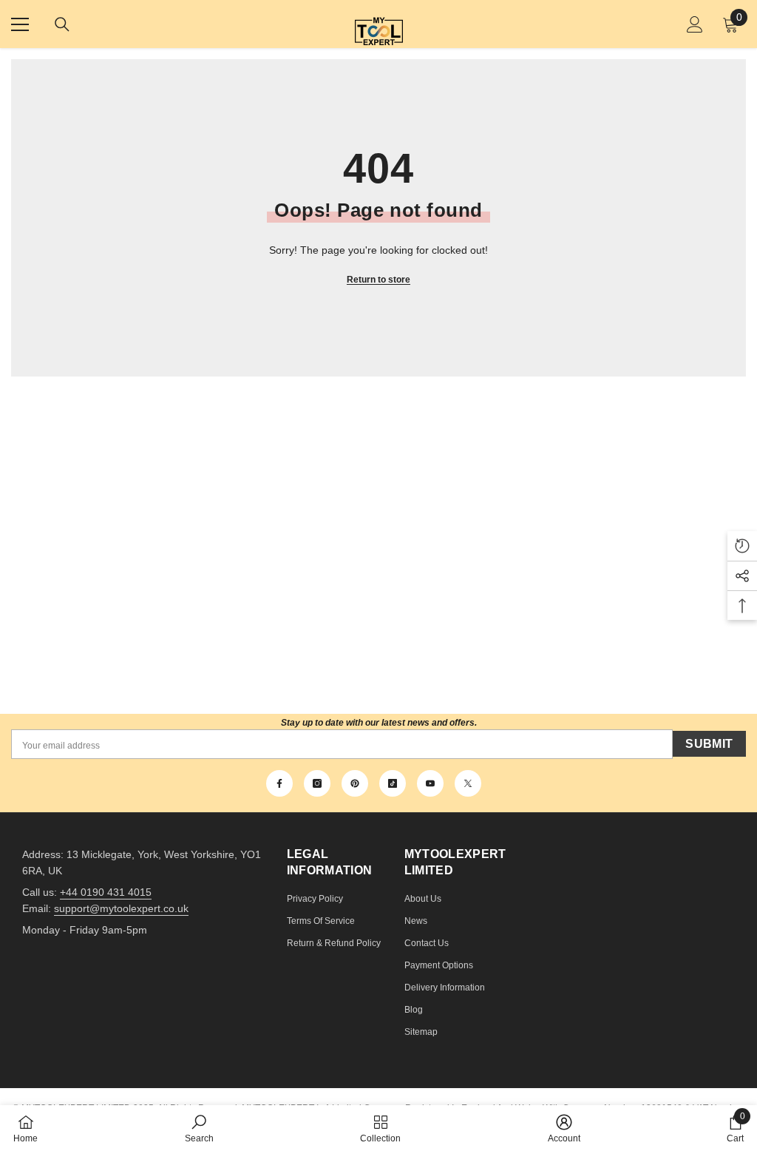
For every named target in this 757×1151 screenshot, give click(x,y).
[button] (742, 546)
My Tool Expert (379, 24)
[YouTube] (430, 783)
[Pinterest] (355, 783)
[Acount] (695, 24)
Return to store (378, 279)
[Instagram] (317, 783)
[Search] (62, 24)
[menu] (20, 24)
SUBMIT (709, 743)
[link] (199, 1128)
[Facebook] (279, 783)
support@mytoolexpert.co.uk (121, 908)
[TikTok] (392, 783)
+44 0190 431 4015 (106, 892)
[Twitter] (468, 783)
